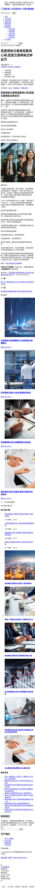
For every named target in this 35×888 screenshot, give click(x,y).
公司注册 (8, 19)
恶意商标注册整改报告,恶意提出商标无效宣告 (16, 291)
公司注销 (12, 33)
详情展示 (10, 67)
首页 (6, 17)
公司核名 (8, 25)
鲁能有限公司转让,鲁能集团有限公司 (17, 803)
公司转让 (12, 37)
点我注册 (17, 67)
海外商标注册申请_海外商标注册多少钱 (18, 655)
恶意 (7, 263)
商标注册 (8, 23)
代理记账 (8, 21)
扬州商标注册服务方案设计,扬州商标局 (18, 583)
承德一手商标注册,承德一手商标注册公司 (19, 619)
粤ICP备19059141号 (20, 858)
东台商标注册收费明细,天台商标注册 (17, 768)
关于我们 (8, 39)
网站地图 (4, 858)
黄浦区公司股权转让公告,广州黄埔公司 (18, 793)
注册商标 (19, 263)
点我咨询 (4, 67)
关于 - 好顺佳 (9, 838)
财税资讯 (8, 27)
